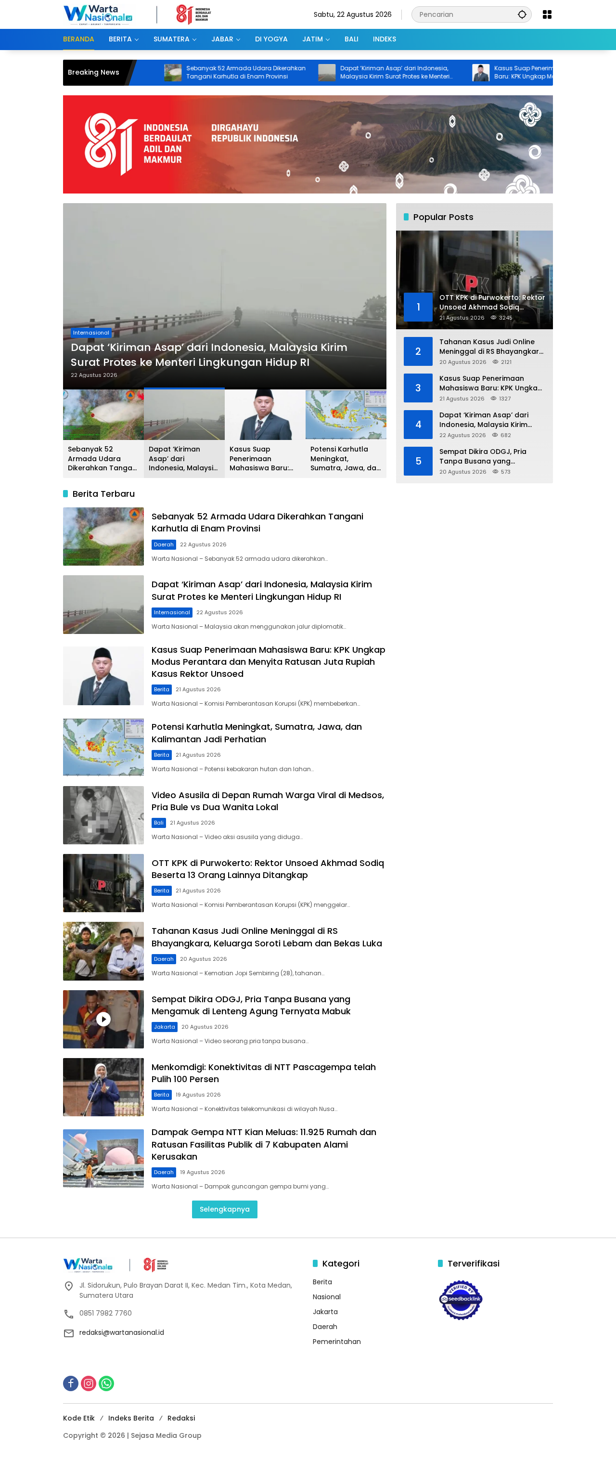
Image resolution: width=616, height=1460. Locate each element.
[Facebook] (70, 1383)
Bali (159, 823)
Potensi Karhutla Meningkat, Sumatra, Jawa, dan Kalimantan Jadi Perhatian (345, 459)
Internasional (172, 612)
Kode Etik (79, 1418)
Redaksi (181, 1418)
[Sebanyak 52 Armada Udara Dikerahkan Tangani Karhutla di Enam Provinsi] (103, 536)
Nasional (327, 1297)
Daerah (164, 544)
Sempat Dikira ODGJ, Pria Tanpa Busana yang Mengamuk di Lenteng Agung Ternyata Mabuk (251, 1005)
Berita (81, 318)
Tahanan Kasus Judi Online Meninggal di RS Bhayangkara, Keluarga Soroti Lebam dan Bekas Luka (267, 937)
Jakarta (164, 1027)
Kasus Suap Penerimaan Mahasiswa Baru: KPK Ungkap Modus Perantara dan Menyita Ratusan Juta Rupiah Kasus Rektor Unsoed (502, 73)
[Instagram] (88, 1383)
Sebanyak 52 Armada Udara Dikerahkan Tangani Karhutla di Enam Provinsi (196, 72)
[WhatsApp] (106, 1383)
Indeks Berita (131, 1418)
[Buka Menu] (547, 14)
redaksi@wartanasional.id (121, 1332)
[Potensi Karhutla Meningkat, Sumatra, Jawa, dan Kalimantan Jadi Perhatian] (103, 747)
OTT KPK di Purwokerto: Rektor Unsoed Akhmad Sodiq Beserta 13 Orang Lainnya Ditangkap (268, 869)
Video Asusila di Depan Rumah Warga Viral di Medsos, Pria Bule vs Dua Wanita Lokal (268, 801)
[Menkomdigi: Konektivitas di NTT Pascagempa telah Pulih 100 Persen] (103, 1087)
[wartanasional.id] (147, 14)
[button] (522, 14)
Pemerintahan (337, 1341)
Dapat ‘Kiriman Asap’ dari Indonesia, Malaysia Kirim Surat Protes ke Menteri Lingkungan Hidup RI (344, 73)
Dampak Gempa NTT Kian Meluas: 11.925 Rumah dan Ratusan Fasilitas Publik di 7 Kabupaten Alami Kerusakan (264, 1144)
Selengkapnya (225, 1209)
